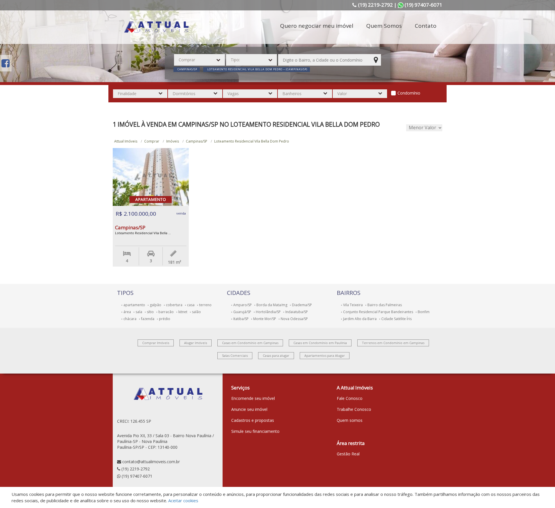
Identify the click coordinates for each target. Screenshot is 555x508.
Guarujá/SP (242, 311)
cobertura (174, 304)
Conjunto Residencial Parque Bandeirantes (378, 311)
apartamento (134, 304)
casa (191, 304)
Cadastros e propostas (252, 420)
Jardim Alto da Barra (360, 318)
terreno (205, 304)
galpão (155, 304)
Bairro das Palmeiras (384, 304)
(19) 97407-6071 (137, 476)
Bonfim (424, 311)
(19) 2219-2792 (135, 469)
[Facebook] (5, 63)
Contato (425, 25)
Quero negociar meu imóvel (316, 25)
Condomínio (408, 92)
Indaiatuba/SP (296, 311)
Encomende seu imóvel (253, 398)
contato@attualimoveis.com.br (151, 461)
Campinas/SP (196, 141)
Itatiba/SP (241, 318)
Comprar (151, 141)
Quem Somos (384, 25)
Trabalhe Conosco (354, 409)
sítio (150, 311)
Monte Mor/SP (264, 318)
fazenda (147, 318)
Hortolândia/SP (268, 311)
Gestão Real (348, 454)
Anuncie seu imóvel (249, 409)
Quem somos (349, 420)
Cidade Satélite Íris (396, 318)
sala (139, 311)
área (127, 311)
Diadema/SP (302, 304)
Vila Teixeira (353, 304)
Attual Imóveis (125, 141)
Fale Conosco (349, 398)
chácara (129, 318)
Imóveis (172, 141)
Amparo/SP (242, 304)
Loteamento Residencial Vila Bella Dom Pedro (251, 141)
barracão (166, 311)
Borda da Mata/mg (271, 304)
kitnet (182, 311)
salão (196, 311)
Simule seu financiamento (255, 431)
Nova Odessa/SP (294, 318)
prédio (164, 318)
